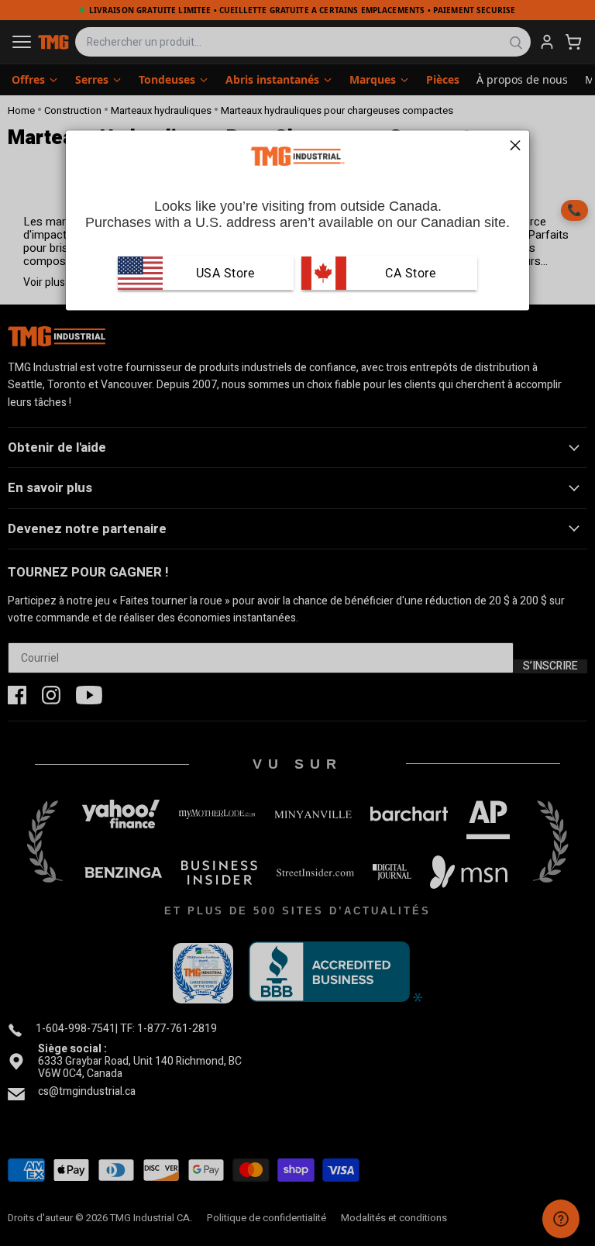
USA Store (225, 273)
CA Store (409, 273)
